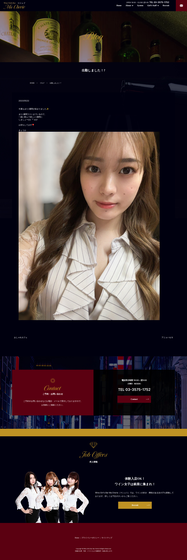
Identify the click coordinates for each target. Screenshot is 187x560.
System (140, 5)
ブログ (42, 83)
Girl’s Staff (152, 5)
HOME (32, 83)
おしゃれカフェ (20, 337)
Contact (134, 399)
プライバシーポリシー (90, 538)
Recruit (166, 5)
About (128, 5)
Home (118, 5)
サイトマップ (107, 538)
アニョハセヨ (167, 337)
